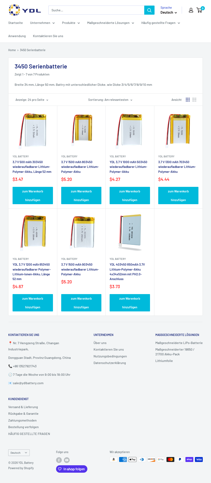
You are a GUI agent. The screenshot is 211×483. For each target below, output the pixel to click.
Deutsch (15, 452)
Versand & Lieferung (23, 407)
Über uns (100, 343)
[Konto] (191, 10)
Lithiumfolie (164, 361)
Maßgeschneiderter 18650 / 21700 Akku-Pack (175, 351)
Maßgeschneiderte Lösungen (108, 23)
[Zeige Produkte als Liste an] (194, 99)
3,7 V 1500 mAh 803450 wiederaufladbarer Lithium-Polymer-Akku (80, 166)
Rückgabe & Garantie (23, 413)
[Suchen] (149, 10)
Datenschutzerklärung (110, 363)
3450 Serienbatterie (33, 50)
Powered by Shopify (21, 468)
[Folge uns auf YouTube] (67, 460)
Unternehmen (40, 23)
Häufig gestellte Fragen (158, 23)
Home (12, 50)
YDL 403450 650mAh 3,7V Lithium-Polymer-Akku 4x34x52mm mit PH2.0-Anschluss (127, 272)
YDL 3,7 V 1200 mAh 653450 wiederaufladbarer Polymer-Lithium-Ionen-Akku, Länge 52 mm (32, 272)
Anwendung (17, 36)
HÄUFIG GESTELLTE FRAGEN (29, 434)
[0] (199, 10)
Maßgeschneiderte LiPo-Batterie (179, 343)
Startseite (15, 23)
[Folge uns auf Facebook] (59, 460)
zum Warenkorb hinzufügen (32, 195)
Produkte (68, 23)
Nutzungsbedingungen (110, 356)
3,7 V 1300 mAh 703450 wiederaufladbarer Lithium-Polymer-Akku (177, 166)
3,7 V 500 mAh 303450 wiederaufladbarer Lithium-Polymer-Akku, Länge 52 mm (32, 166)
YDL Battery (21, 156)
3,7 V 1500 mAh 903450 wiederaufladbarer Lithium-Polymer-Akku (80, 269)
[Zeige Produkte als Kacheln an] (188, 99)
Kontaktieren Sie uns (48, 36)
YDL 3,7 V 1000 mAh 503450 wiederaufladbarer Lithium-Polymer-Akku (128, 166)
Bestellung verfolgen (23, 427)
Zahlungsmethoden (22, 420)
